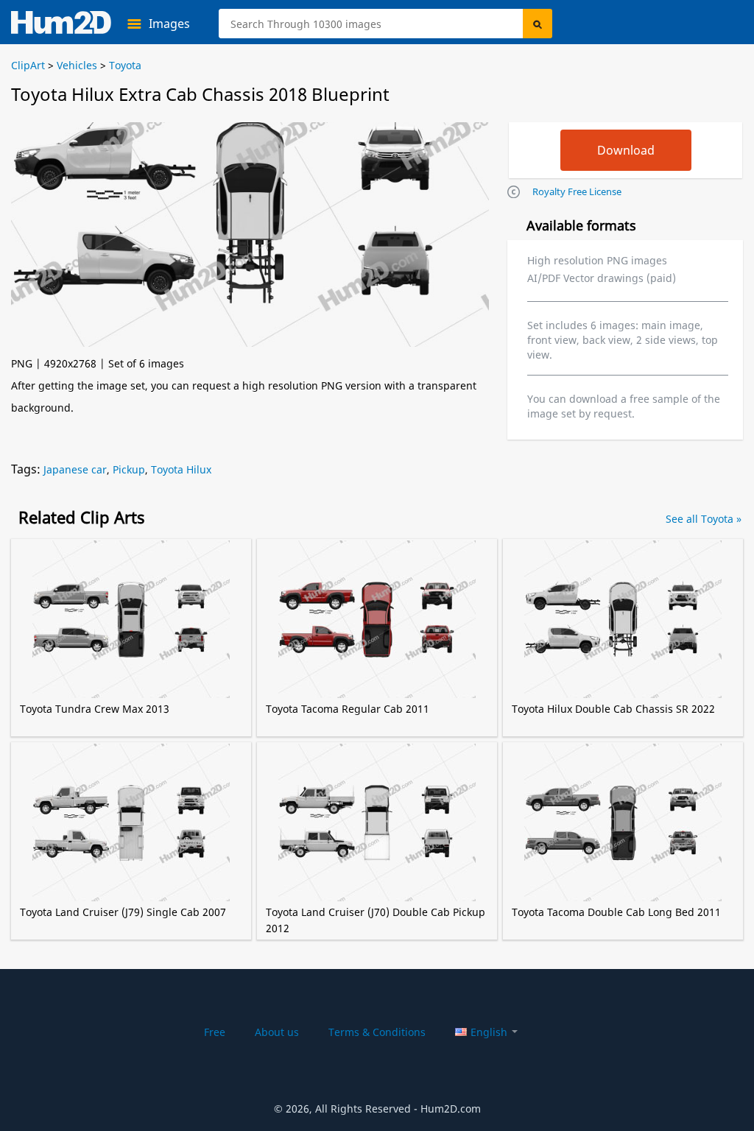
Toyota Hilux (181, 469)
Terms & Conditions (377, 1032)
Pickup (129, 469)
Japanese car (75, 469)
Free (214, 1032)
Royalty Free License (576, 191)
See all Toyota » (703, 519)
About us (277, 1032)
